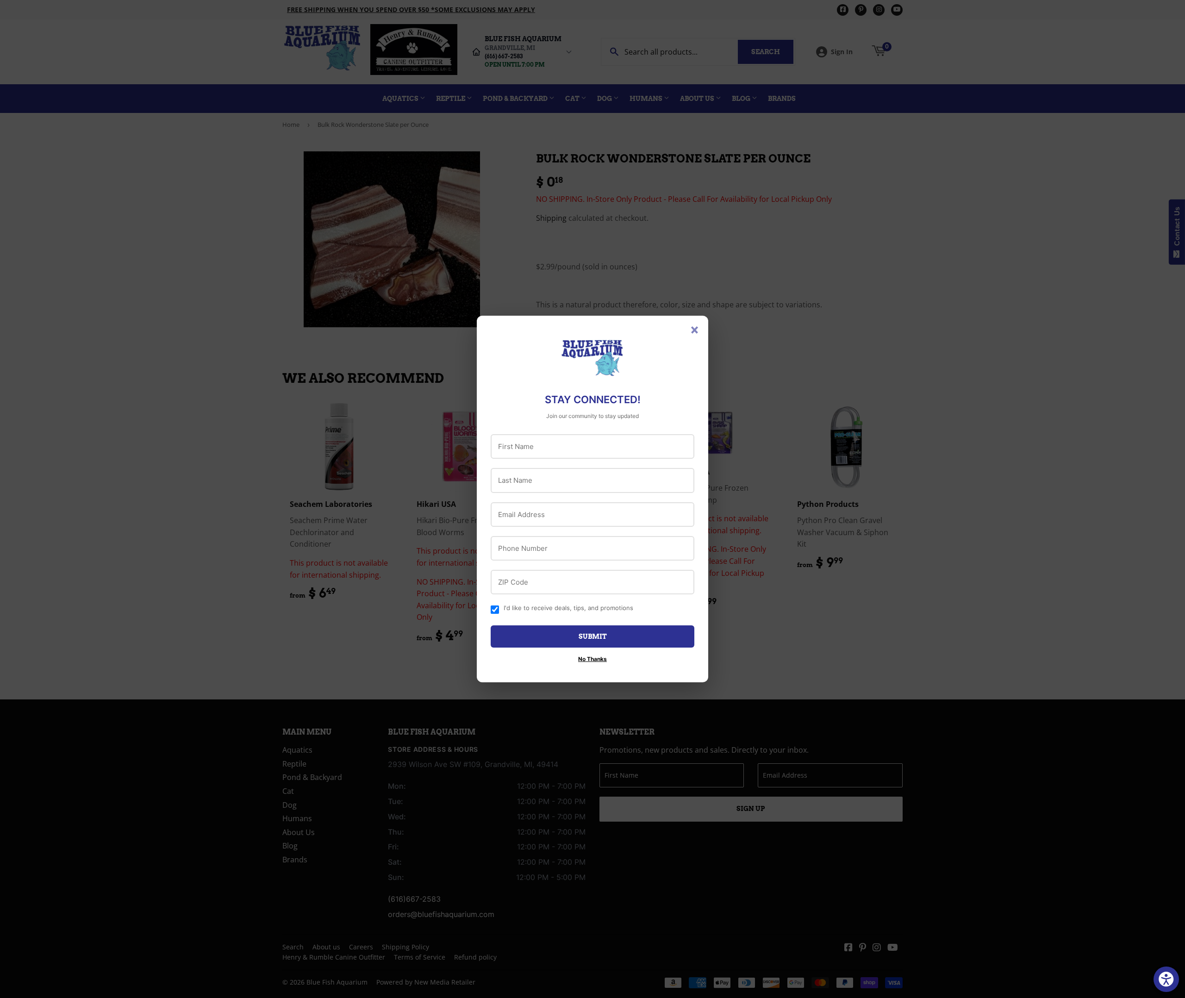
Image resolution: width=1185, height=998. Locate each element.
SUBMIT (593, 636)
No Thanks (592, 658)
